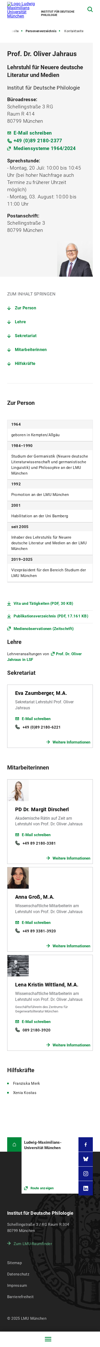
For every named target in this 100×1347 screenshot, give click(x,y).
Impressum (17, 1285)
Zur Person (25, 307)
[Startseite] (14, 1144)
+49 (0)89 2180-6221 (42, 727)
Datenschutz (18, 1274)
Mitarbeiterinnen (31, 349)
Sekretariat (25, 335)
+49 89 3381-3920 (39, 931)
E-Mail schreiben (33, 133)
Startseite (12, 31)
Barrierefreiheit (20, 1296)
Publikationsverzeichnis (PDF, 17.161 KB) (51, 616)
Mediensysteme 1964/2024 (45, 148)
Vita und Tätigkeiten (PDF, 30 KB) (43, 603)
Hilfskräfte (25, 363)
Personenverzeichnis (41, 31)
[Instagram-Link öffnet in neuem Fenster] (85, 1174)
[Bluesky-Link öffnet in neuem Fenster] (85, 1159)
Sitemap (14, 1263)
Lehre (20, 321)
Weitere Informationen (71, 742)
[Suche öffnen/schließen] (90, 9)
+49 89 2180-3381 (39, 843)
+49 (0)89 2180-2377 (38, 141)
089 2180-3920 (37, 1030)
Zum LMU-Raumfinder (33, 1243)
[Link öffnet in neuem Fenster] (50, 1165)
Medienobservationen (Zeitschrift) (44, 628)
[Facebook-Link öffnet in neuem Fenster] (85, 1144)
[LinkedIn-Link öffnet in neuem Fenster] (85, 1188)
